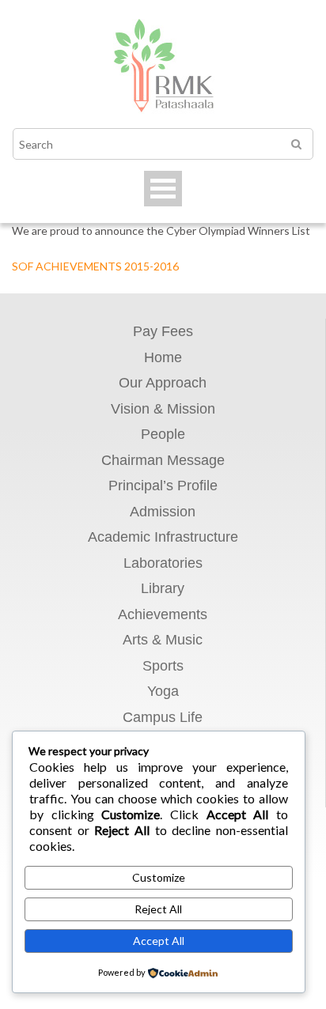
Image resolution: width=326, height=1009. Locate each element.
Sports (163, 666)
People (163, 434)
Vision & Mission (163, 409)
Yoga (163, 691)
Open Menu (163, 188)
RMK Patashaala (163, 68)
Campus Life (163, 717)
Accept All (158, 940)
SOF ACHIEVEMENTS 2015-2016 (95, 266)
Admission (162, 512)
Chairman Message (163, 460)
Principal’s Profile (163, 485)
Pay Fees (163, 331)
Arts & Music (163, 640)
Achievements (162, 614)
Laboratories (163, 563)
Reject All (158, 909)
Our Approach (163, 383)
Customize (158, 877)
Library (162, 588)
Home (163, 357)
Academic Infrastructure (163, 537)
